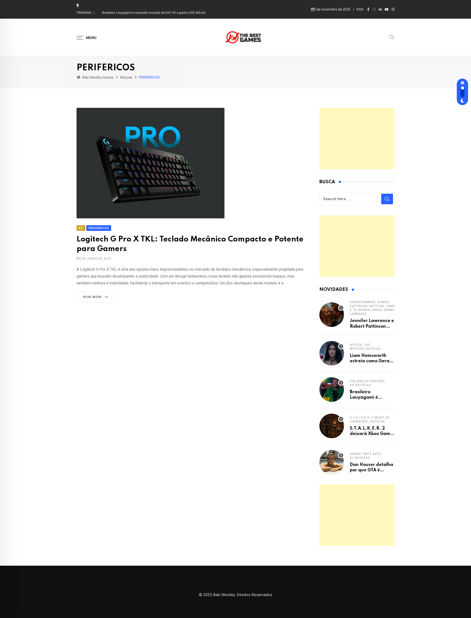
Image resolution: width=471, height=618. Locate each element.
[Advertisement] (356, 138)
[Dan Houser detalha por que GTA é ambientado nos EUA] (331, 462)
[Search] (392, 37)
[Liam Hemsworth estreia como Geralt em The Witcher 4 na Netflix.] (331, 353)
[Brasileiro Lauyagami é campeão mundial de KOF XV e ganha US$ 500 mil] (331, 389)
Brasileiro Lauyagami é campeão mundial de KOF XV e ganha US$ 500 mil (153, 12)
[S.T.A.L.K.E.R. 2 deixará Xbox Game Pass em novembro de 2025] (331, 426)
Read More (92, 297)
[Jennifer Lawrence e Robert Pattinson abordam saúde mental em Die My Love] (331, 314)
